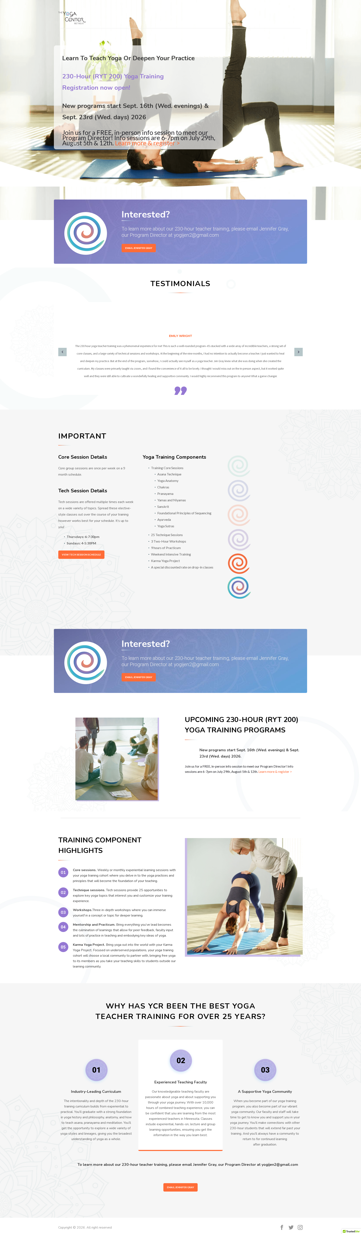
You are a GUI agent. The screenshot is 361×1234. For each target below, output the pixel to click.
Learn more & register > (147, 143)
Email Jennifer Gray (138, 248)
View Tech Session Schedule (81, 554)
